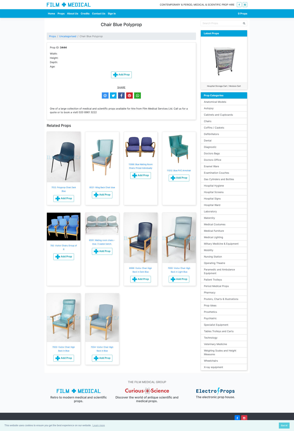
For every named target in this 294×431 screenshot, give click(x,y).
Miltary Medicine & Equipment (221, 243)
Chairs (207, 121)
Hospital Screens (214, 192)
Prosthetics (210, 311)
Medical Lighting (213, 237)
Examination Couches (216, 172)
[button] (63, 198)
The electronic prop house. (215, 397)
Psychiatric (210, 318)
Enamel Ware (211, 166)
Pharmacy (209, 292)
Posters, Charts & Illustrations (221, 298)
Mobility (208, 250)
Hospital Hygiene (214, 185)
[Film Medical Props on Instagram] (245, 4)
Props (61, 13)
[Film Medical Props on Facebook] (239, 4)
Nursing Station (213, 256)
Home (51, 13)
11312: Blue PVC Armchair (179, 170)
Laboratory (210, 211)
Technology (210, 337)
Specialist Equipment (216, 324)
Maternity (209, 217)
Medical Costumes (214, 224)
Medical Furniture (214, 230)
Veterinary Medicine (215, 344)
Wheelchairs (211, 360)
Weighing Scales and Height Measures (220, 352)
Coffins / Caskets (214, 127)
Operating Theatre (214, 263)
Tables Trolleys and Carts (219, 331)
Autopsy (209, 108)
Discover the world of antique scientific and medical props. (147, 399)
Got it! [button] (284, 425)
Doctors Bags (212, 153)
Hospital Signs (212, 198)
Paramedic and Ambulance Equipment (219, 271)
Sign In (112, 13)
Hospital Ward (212, 205)
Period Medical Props (216, 286)
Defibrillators (211, 134)
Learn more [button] (98, 425)
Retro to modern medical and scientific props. (78, 399)
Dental (207, 140)
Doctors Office (212, 159)
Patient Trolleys (213, 279)
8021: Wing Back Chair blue (102, 187)
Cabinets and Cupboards (218, 114)
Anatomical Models (215, 101)
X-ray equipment (213, 367)
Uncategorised (67, 36)
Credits (85, 13)
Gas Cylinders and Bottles (219, 179)
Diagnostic (210, 146)
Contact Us (98, 13)
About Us (72, 13)
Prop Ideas (210, 305)
